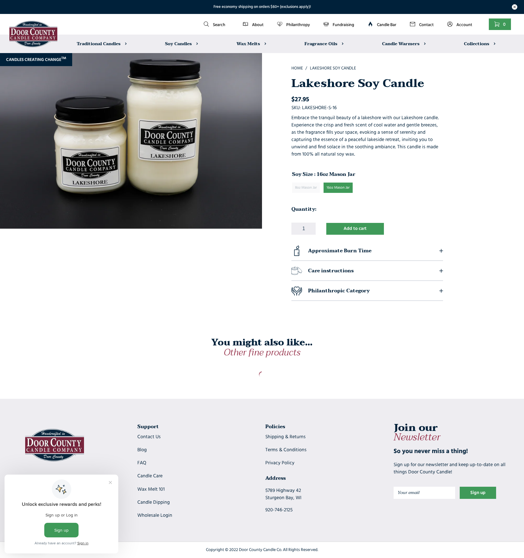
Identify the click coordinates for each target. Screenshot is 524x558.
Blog (142, 450)
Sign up (477, 493)
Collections (477, 43)
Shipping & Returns (285, 437)
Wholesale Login (154, 515)
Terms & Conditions (286, 450)
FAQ (141, 463)
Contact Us (149, 437)
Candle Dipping (153, 502)
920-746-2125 (279, 510)
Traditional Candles (99, 43)
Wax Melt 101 (151, 489)
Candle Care (150, 476)
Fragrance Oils (321, 43)
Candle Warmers (401, 43)
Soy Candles (179, 43)
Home (297, 68)
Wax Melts (249, 43)
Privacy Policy (279, 463)
